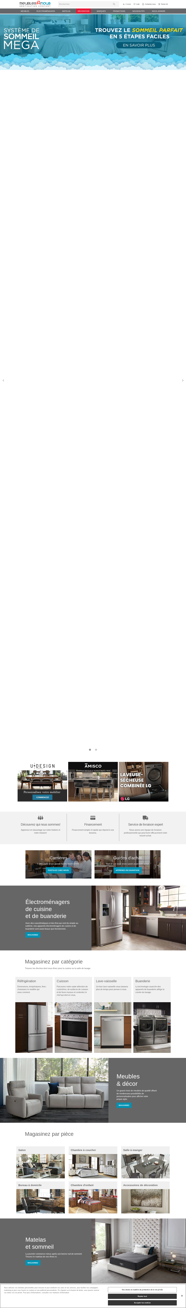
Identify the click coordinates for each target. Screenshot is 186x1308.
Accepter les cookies (142, 1303)
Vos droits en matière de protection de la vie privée (142, 1290)
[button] (123, 4)
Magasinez (33, 935)
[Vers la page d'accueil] (35, 4)
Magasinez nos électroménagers (39, 385)
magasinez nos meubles (22, 385)
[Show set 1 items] (96, 750)
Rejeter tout (142, 1296)
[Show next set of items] (182, 380)
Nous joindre (158, 11)
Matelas (66, 11)
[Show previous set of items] (3, 380)
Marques (101, 11)
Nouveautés (138, 11)
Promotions (119, 11)
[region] (93, 1296)
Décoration (83, 11)
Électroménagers (46, 11)
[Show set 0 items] (90, 750)
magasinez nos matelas (56, 385)
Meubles (25, 11)
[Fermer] (182, 1296)
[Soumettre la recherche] (114, 4)
